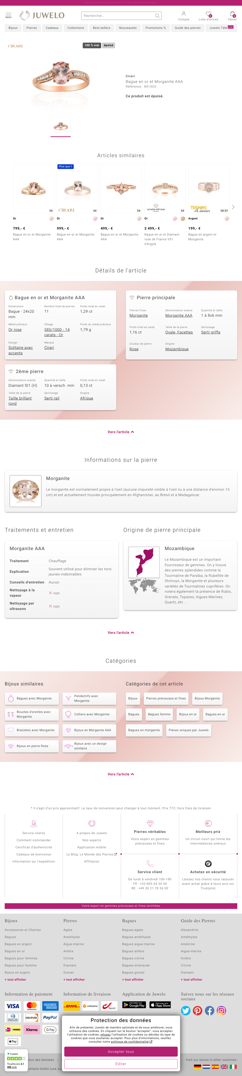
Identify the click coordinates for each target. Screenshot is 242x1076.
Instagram (221, 1010)
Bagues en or (215, 714)
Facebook (209, 1010)
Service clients (33, 833)
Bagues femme (159, 714)
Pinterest (197, 1010)
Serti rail (52, 398)
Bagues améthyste (136, 937)
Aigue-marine (74, 944)
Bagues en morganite (144, 730)
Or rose (15, 330)
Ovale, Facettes (179, 332)
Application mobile (91, 847)
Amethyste (72, 937)
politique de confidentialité (130, 1042)
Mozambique (177, 349)
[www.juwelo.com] (224, 1067)
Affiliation (91, 861)
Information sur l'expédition (33, 861)
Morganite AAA (179, 315)
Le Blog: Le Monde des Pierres (89, 854)
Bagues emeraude (136, 965)
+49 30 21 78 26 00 (153, 888)
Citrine (69, 958)
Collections (75, 28)
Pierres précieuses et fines (166, 698)
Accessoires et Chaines (23, 930)
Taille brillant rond (20, 401)
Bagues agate (132, 930)
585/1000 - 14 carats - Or (57, 332)
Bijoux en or (188, 714)
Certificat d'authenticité (34, 847)
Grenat (69, 972)
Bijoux (13, 28)
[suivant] (232, 207)
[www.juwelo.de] (197, 1067)
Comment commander (34, 840)
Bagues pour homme (21, 965)
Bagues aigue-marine (138, 944)
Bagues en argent (18, 944)
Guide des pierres (188, 28)
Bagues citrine (133, 958)
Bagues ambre (133, 951)
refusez (105, 1035)
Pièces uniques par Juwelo (189, 730)
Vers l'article (119, 432)
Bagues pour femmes (21, 958)
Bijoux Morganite (207, 698)
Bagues (133, 714)
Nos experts (91, 840)
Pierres (31, 28)
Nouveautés (128, 28)
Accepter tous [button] (121, 1051)
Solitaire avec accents (21, 350)
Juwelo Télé (221, 28)
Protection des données (36, 1060)
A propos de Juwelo (92, 833)
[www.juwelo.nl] (206, 1067)
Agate (68, 930)
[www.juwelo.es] (215, 1067)
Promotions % (156, 28)
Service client (150, 872)
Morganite (139, 315)
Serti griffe (210, 332)
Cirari (49, 348)
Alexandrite (190, 930)
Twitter (185, 1010)
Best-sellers (101, 28)
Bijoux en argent (17, 972)
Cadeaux (52, 28)
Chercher (157, 16)
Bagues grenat (133, 972)
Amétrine (188, 944)
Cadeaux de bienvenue (34, 854)
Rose (134, 349)
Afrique (86, 398)
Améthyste (189, 937)
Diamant (70, 965)
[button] (8, 15)
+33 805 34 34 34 (153, 884)
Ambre (69, 951)
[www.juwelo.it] (233, 1067)
